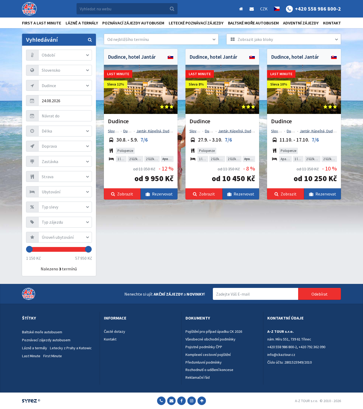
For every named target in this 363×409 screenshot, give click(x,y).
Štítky (29, 318)
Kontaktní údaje (285, 318)
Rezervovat (162, 194)
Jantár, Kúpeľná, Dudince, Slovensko (165, 131)
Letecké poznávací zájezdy (196, 22)
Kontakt (332, 22)
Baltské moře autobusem (253, 22)
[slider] (29, 249)
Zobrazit (125, 194)
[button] (161, 39)
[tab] (59, 318)
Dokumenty (197, 318)
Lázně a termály (82, 22)
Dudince (129, 131)
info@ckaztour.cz (281, 354)
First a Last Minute (41, 22)
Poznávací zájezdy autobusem (133, 22)
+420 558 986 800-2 (282, 347)
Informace (115, 318)
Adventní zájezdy (301, 22)
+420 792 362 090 (312, 347)
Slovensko (116, 131)
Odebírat (319, 294)
